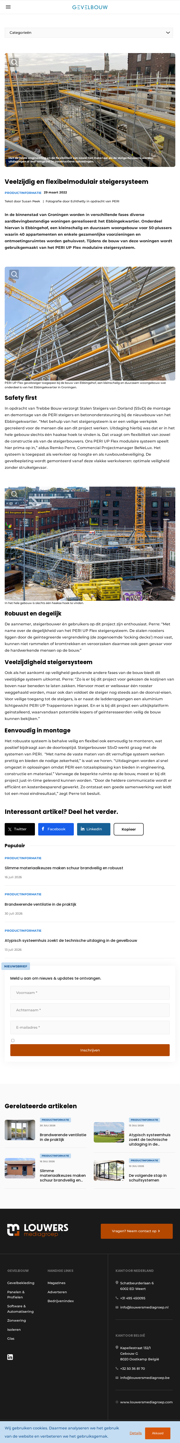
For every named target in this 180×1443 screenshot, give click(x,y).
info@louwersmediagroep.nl (144, 1307)
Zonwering (16, 1320)
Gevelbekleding (20, 1283)
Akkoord (157, 1433)
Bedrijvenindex (61, 1301)
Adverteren (57, 1292)
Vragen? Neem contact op (134, 1231)
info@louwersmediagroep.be (145, 1378)
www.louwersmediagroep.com (146, 1402)
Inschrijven (90, 1050)
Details (136, 1433)
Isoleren (14, 1330)
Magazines (56, 1283)
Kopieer (129, 829)
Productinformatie (23, 193)
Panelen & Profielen (16, 1294)
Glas (10, 1338)
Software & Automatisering (20, 1308)
